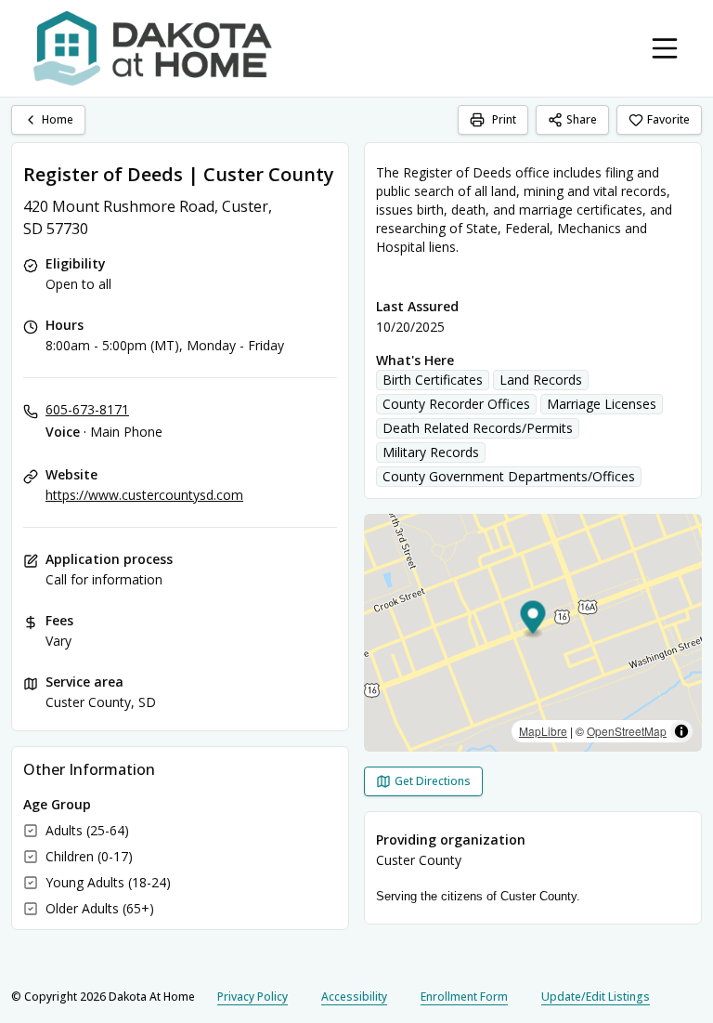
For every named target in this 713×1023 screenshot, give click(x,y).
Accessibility (354, 996)
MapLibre (543, 731)
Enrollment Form (464, 996)
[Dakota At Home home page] (152, 48)
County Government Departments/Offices (508, 476)
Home (57, 119)
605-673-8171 (87, 409)
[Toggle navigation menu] (665, 48)
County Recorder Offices (456, 404)
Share (581, 119)
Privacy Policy (252, 996)
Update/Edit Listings (595, 996)
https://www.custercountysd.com (144, 495)
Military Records (430, 452)
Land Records (540, 379)
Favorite (668, 119)
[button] (533, 620)
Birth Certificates (432, 379)
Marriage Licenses (601, 404)
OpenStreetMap (627, 731)
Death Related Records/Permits (477, 428)
